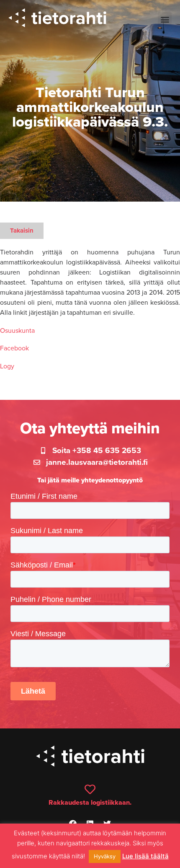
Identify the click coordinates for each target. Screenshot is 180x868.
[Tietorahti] (57, 19)
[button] (165, 19)
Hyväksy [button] (105, 856)
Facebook (14, 348)
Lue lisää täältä (145, 856)
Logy (7, 366)
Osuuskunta (17, 330)
